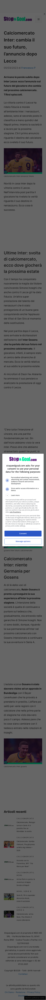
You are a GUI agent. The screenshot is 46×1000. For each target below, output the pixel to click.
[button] (23, 495)
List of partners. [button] (15, 512)
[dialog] (23, 500)
